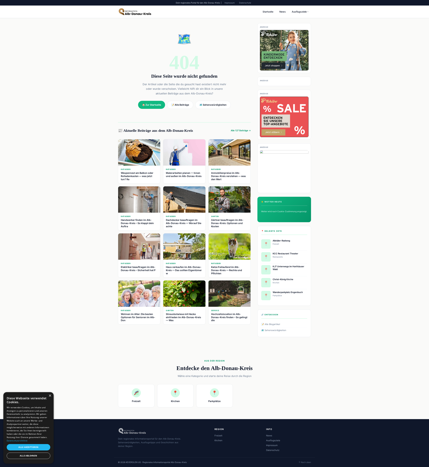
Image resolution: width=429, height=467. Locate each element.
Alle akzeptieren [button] (28, 447)
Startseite (268, 11)
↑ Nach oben (304, 462)
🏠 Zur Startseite (151, 104)
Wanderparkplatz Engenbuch (288, 292)
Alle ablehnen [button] (28, 455)
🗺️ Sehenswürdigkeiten (273, 330)
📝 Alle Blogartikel (270, 324)
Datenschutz (245, 3)
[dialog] (28, 428)
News (282, 11)
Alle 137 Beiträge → (241, 130)
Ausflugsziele (300, 11)
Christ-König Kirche (283, 279)
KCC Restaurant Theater (285, 253)
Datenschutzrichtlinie (17, 440)
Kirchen (218, 440)
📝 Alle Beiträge (180, 104)
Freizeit (218, 435)
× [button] (50, 395)
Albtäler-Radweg (281, 240)
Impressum (230, 3)
